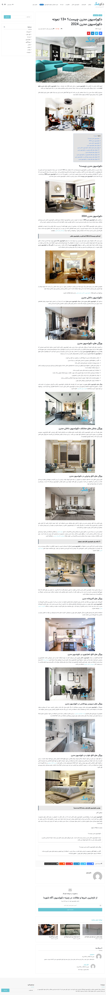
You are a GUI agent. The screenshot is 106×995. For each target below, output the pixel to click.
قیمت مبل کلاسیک (82, 389)
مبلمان (89, 4)
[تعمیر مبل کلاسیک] (48, 929)
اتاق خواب (83, 4)
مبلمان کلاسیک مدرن (58, 536)
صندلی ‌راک (46, 660)
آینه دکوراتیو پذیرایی (80, 714)
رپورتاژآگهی (28, 42)
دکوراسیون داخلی (75, 4)
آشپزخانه (28, 32)
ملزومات (29, 52)
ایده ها (61, 4)
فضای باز (67, 4)
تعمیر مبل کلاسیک (53, 937)
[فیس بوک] (100, 33)
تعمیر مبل (35, 4)
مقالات (100, 15)
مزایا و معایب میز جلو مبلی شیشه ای (93, 937)
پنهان (95, 136)
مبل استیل (60, 532)
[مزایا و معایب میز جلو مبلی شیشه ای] (92, 929)
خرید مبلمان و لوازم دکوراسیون (49, 4)
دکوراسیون (95, 15)
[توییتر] (96, 33)
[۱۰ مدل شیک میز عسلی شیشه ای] (70, 929)
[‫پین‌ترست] (88, 33)
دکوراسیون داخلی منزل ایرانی (83, 293)
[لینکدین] (92, 33)
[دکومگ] (99, 5)
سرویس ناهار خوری (89, 664)
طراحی (29, 44)
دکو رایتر (88, 873)
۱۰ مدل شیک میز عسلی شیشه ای (72, 937)
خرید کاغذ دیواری (52, 763)
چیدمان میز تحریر (59, 231)
